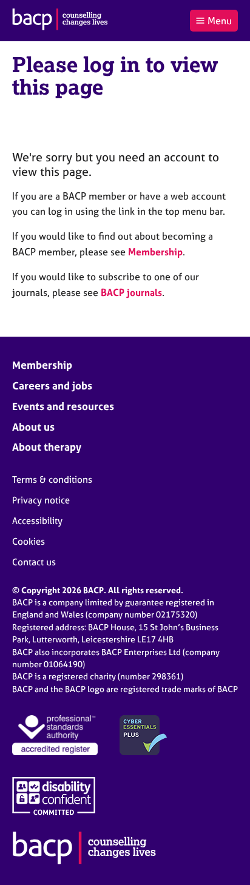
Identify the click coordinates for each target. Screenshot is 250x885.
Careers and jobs (52, 385)
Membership (155, 252)
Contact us (34, 562)
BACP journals (131, 292)
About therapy (46, 446)
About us (33, 426)
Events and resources (63, 406)
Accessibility (37, 521)
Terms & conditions (52, 479)
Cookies (28, 541)
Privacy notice (41, 500)
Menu (220, 21)
